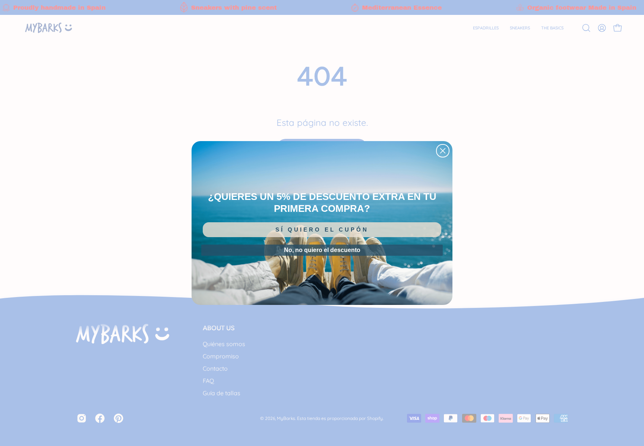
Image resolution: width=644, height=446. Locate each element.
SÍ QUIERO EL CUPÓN (322, 229)
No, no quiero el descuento (322, 250)
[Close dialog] (443, 151)
